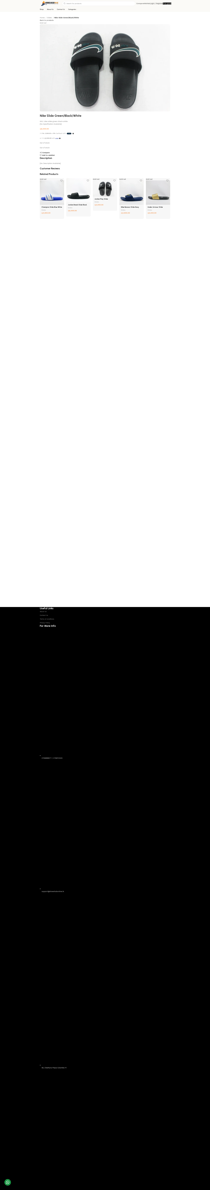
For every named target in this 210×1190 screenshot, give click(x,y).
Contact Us (44, 615)
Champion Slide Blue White (51, 207)
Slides (49, 18)
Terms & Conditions (47, 619)
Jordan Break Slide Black (77, 205)
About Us (43, 611)
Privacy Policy (45, 623)
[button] (7, 1182)
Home (42, 18)
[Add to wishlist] (61, 180)
